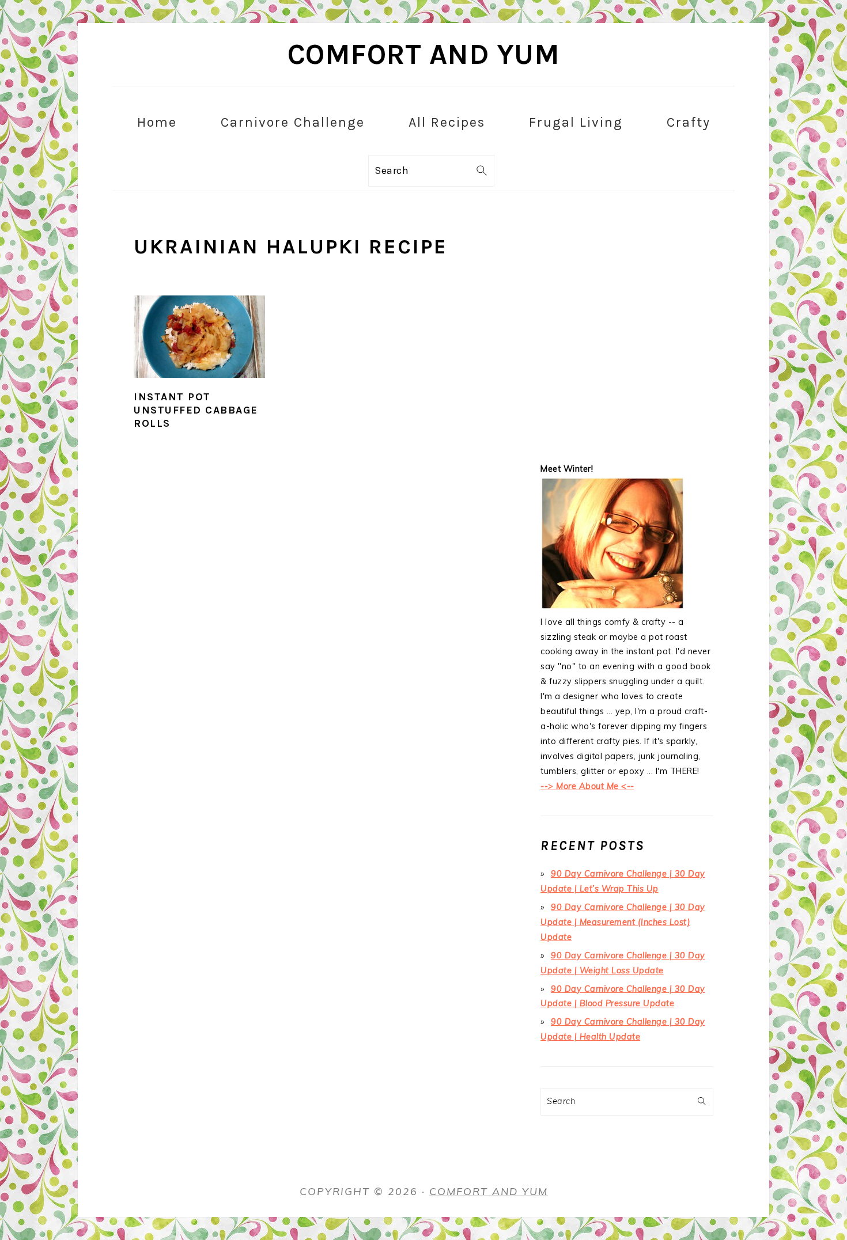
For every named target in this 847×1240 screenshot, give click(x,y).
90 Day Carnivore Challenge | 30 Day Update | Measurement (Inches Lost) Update (622, 922)
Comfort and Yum (424, 54)
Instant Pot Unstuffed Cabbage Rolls (196, 410)
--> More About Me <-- (587, 786)
